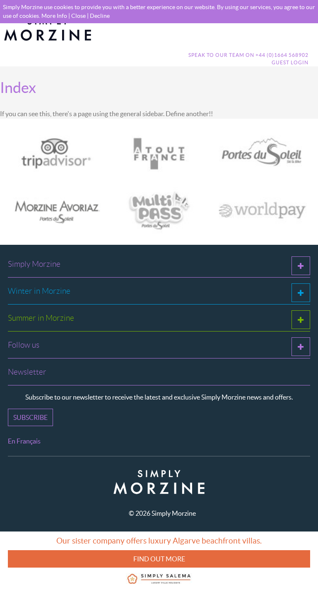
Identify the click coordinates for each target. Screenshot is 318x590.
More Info (54, 15)
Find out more (159, 559)
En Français (24, 441)
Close (78, 15)
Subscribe (30, 417)
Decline (100, 15)
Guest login (290, 62)
